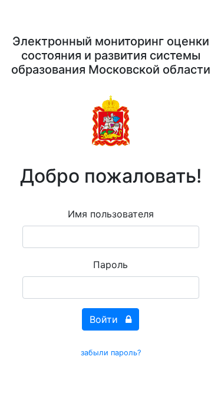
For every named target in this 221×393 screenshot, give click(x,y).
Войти (105, 319)
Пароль (110, 264)
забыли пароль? (111, 352)
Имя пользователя (111, 214)
